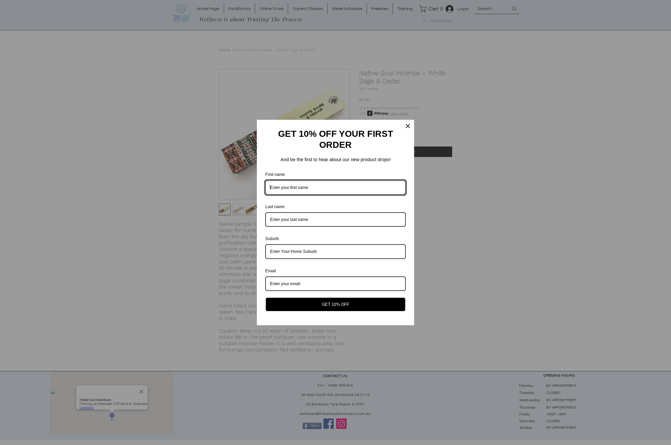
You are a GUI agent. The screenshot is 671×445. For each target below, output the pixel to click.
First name (275, 174)
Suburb (272, 238)
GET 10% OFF (335, 304)
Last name (275, 206)
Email (270, 271)
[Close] (408, 126)
